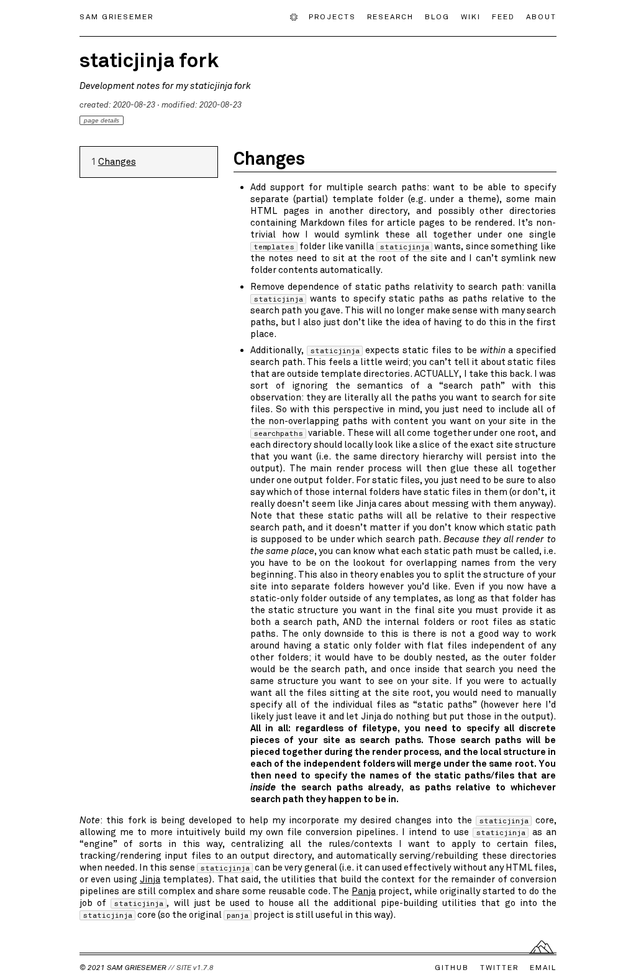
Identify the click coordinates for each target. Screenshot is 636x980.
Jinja (150, 879)
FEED (503, 16)
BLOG (437, 16)
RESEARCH (390, 16)
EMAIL (543, 967)
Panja (364, 891)
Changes (117, 161)
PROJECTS (332, 16)
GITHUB (452, 967)
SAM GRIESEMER (116, 16)
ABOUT (541, 16)
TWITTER (499, 967)
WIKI (471, 16)
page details (101, 120)
